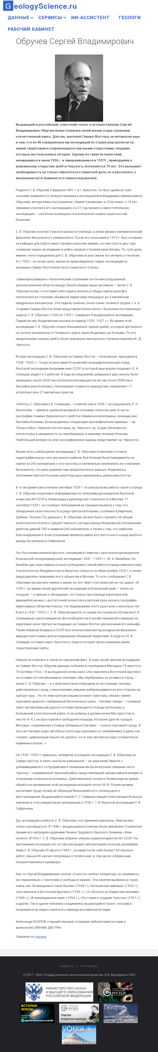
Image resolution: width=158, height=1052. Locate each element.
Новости (67, 966)
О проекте (90, 966)
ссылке (40, 937)
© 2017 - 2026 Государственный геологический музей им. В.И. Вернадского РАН (79, 975)
